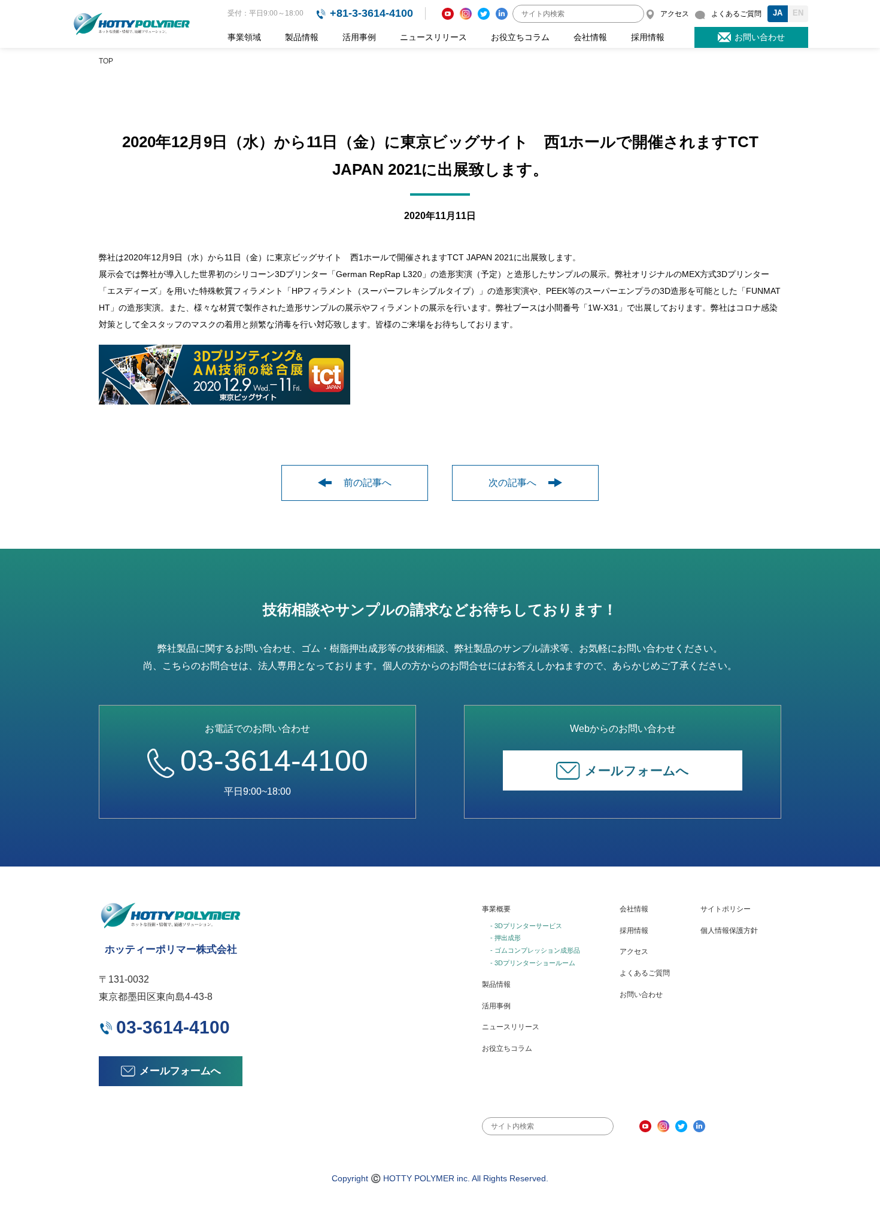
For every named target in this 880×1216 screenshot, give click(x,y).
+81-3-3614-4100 (371, 13)
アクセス (634, 951)
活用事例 (359, 37)
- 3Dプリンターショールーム (532, 962)
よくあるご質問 (645, 973)
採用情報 (647, 37)
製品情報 (301, 37)
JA (777, 12)
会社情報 (590, 37)
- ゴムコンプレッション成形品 (535, 950)
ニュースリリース (433, 37)
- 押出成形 (505, 937)
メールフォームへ (637, 770)
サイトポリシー (725, 909)
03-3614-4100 (274, 760)
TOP (106, 61)
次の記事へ (512, 483)
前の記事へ (368, 483)
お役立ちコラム (520, 37)
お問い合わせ (641, 994)
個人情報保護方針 (729, 930)
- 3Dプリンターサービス (526, 925)
